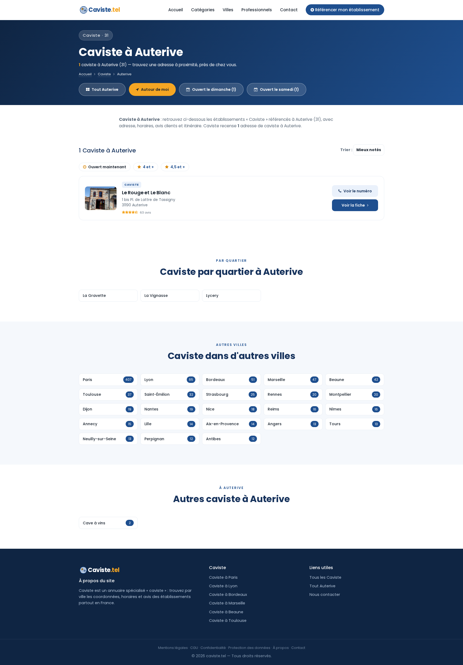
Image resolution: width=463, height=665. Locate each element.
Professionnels (256, 10)
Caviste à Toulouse (228, 620)
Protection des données (249, 647)
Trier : (346, 149)
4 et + (148, 167)
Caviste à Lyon (223, 586)
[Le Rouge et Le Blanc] (101, 198)
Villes (228, 10)
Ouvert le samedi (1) (279, 89)
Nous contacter (324, 594)
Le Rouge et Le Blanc (146, 192)
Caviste (104, 10)
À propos (281, 647)
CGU (194, 647)
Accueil (175, 10)
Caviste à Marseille (227, 603)
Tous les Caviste (325, 577)
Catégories (203, 10)
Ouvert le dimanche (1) (214, 89)
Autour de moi (155, 89)
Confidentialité (213, 647)
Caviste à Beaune (226, 612)
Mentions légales (173, 647)
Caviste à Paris (223, 577)
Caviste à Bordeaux (228, 594)
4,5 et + (177, 167)
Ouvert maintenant (107, 167)
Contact (289, 10)
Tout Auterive (105, 89)
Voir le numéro (357, 191)
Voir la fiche (353, 205)
